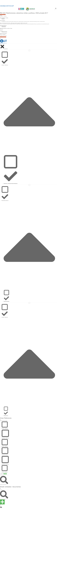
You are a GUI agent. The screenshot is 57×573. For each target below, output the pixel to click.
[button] (1, 41)
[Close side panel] (0, 38)
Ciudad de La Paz (4, 31)
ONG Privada (4, 26)
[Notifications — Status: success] (55, 8)
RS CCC (3, 18)
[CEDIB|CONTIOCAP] (26, 9)
